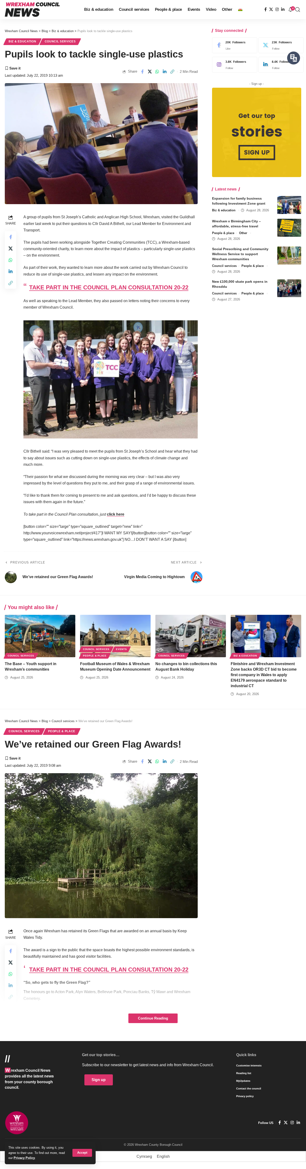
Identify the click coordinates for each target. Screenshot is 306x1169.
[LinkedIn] (283, 9)
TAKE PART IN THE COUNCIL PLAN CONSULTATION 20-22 (108, 287)
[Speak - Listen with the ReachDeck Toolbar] (293, 58)
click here (115, 514)
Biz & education (22, 41)
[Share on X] (149, 71)
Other (243, 233)
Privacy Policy (24, 1158)
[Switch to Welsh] (240, 9)
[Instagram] (277, 9)
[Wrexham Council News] (32, 9)
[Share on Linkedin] (164, 71)
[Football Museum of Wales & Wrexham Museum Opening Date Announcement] (115, 636)
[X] (271, 9)
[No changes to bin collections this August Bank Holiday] (190, 636)
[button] (82, 1153)
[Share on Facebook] (142, 71)
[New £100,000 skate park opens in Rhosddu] (289, 288)
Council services (60, 41)
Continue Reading (153, 1018)
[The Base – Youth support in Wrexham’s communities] (40, 636)
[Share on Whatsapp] (157, 71)
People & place (223, 233)
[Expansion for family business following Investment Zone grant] (289, 205)
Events (121, 649)
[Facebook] (265, 9)
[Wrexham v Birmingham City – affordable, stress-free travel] (289, 228)
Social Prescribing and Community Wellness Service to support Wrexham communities (240, 254)
